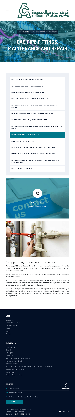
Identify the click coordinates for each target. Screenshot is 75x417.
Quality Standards (12, 326)
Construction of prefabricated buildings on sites (28, 92)
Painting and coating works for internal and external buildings (33, 154)
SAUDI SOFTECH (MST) (22, 414)
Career (8, 331)
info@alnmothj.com (15, 393)
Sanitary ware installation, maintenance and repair (29, 120)
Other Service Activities (13, 364)
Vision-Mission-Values (13, 323)
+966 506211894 (14, 388)
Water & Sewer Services (14, 375)
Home (19, 31)
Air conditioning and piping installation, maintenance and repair (33, 147)
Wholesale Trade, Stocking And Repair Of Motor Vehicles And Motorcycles (30, 367)
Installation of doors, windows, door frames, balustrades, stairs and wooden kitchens (35, 161)
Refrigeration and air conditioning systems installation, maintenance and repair (36, 127)
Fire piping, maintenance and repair (23, 141)
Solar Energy (10, 350)
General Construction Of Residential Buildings (27, 80)
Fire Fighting (10, 353)
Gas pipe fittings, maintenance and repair (25, 135)
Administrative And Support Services (18, 358)
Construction (27, 31)
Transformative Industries (14, 361)
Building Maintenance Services (16, 369)
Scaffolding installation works (22, 169)
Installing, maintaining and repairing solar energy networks (32, 114)
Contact (8, 334)
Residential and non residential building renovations (29, 99)
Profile (14, 402)
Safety (8, 328)
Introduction (10, 320)
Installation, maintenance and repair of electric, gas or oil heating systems (34, 106)
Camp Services (11, 372)
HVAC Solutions (11, 347)
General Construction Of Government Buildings (27, 86)
